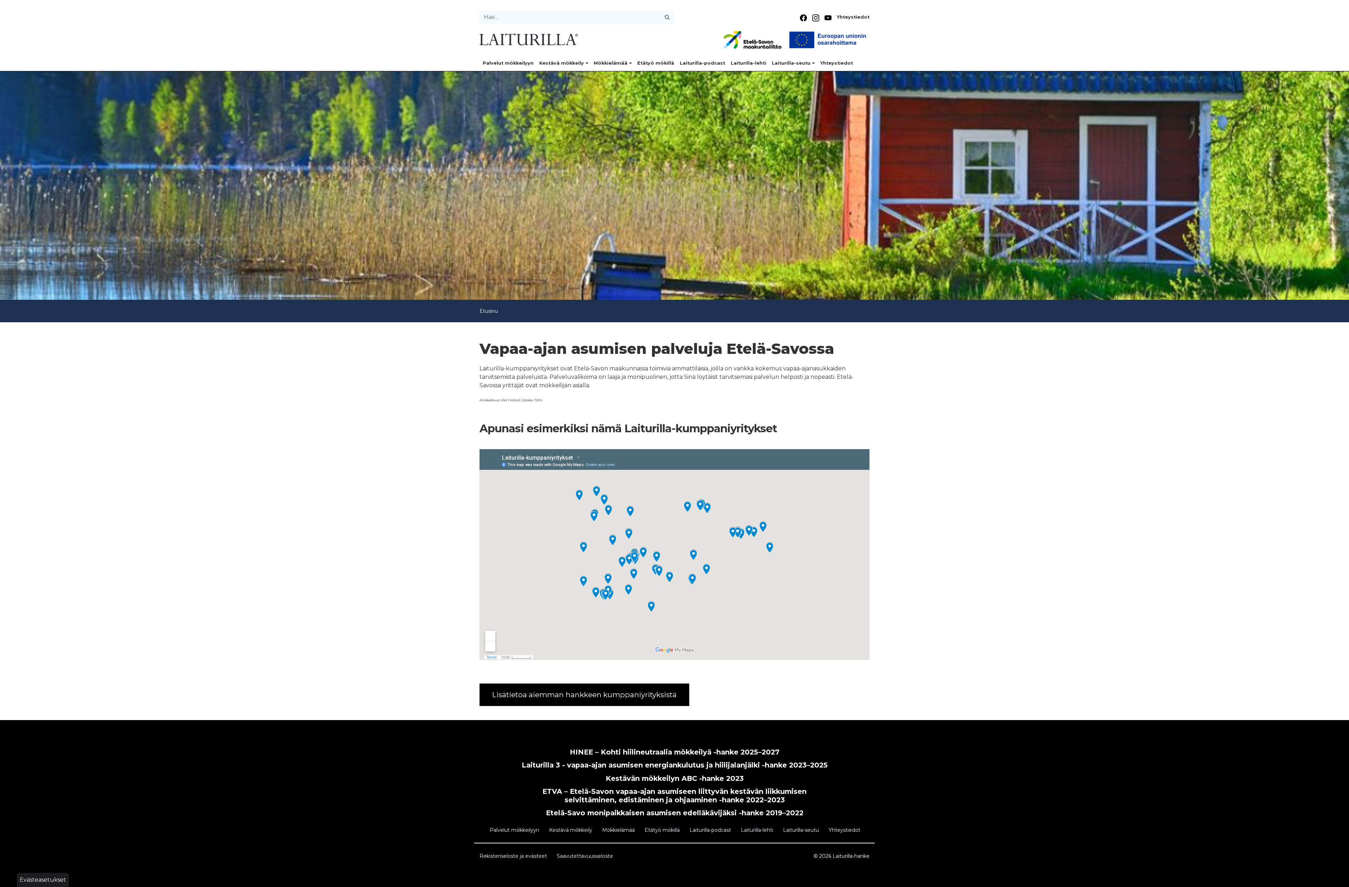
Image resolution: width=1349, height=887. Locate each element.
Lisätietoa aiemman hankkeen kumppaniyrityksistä (584, 694)
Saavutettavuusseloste (585, 856)
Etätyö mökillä (655, 63)
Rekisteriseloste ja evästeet (513, 856)
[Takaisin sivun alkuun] (1336, 878)
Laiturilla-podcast (702, 63)
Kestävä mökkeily (561, 63)
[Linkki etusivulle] (529, 38)
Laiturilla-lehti (748, 63)
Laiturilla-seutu (791, 63)
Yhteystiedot (853, 17)
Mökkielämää (610, 63)
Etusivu (489, 311)
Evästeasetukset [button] (43, 879)
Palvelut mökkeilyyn (508, 63)
